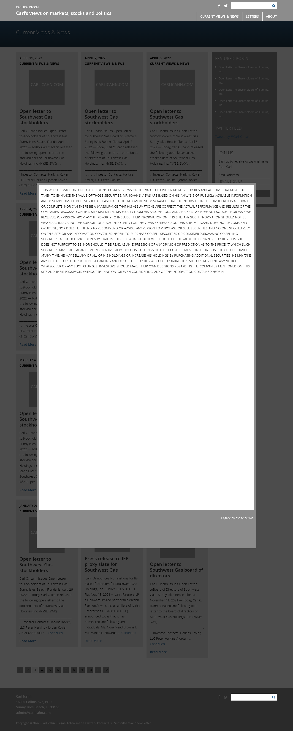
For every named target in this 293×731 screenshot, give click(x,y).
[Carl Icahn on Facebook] (219, 5)
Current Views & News (219, 16)
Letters (252, 16)
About (271, 16)
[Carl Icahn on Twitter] (226, 5)
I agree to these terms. (237, 518)
